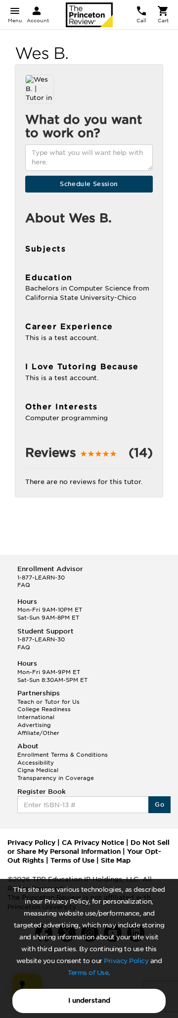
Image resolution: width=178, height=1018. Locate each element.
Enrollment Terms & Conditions (62, 754)
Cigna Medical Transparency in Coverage (55, 774)
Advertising (34, 725)
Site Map (116, 860)
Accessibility (35, 762)
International (35, 717)
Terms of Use (88, 972)
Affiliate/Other (38, 732)
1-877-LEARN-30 (41, 577)
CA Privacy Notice (93, 842)
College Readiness (44, 709)
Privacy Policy (126, 961)
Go (159, 804)
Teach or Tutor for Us (48, 701)
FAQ (23, 585)
